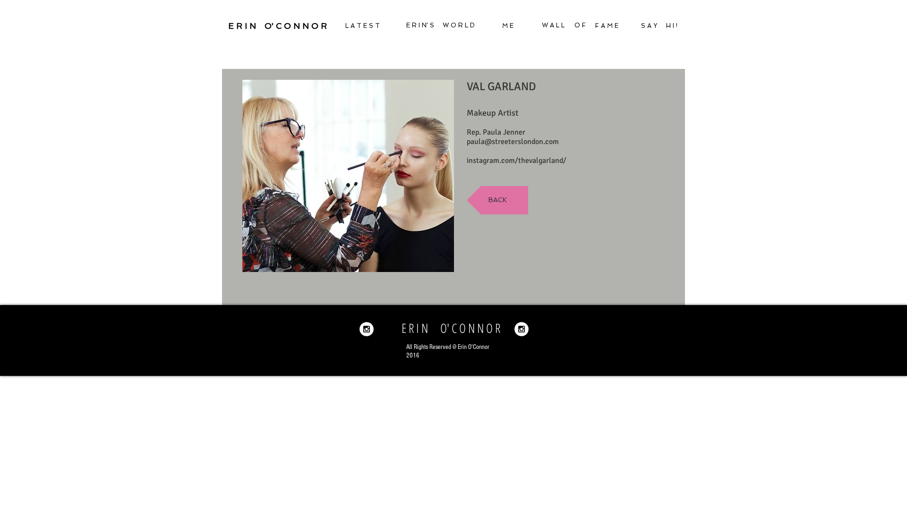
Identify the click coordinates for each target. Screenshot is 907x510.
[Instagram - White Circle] (366, 329)
